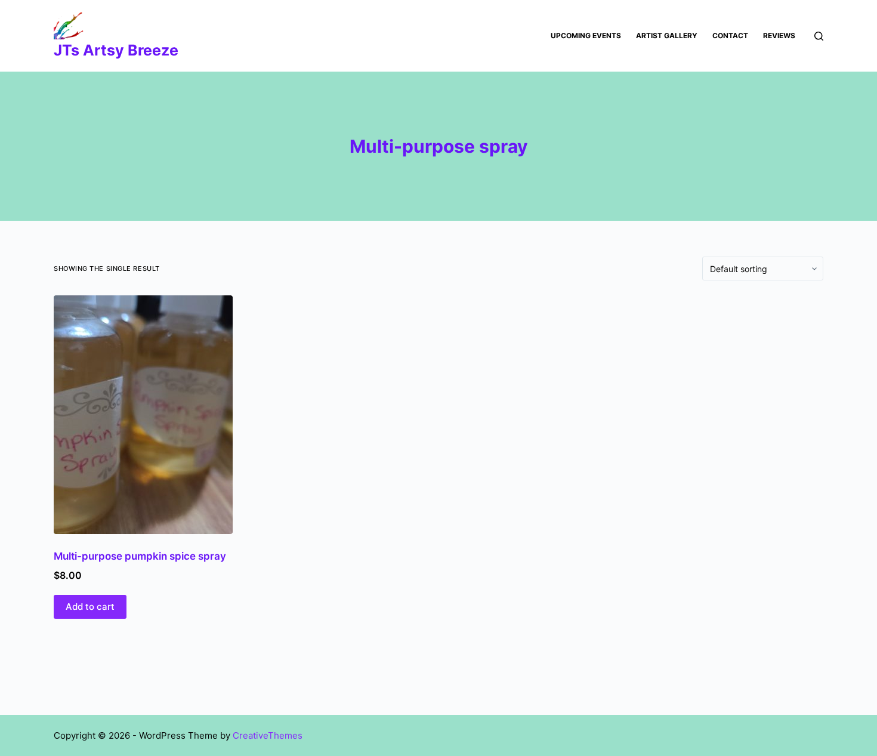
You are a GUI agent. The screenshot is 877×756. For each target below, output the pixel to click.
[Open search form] (818, 36)
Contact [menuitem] (730, 35)
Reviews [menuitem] (779, 35)
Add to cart (90, 606)
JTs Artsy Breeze (116, 50)
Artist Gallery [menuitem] (666, 35)
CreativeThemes (267, 735)
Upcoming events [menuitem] (586, 35)
